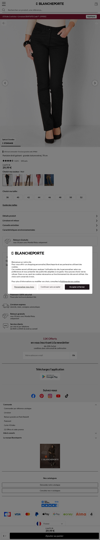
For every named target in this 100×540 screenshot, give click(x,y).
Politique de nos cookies (70, 281)
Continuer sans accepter (50, 287)
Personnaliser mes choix (24, 287)
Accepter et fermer (77, 287)
